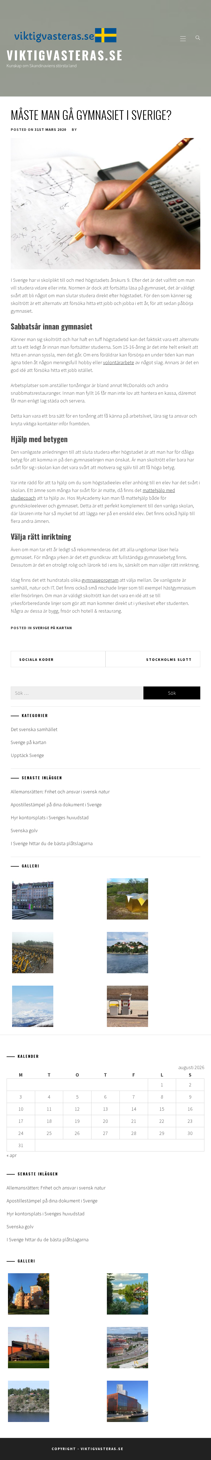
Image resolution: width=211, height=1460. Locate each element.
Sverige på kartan (52, 627)
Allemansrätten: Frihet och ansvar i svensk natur (60, 791)
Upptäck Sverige (27, 755)
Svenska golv (24, 830)
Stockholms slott (169, 659)
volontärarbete (118, 362)
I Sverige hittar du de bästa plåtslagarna (52, 843)
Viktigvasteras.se (65, 55)
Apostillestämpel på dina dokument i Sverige (56, 804)
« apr (11, 1155)
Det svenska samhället (34, 729)
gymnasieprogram (100, 580)
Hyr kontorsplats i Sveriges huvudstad (50, 817)
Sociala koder (36, 659)
